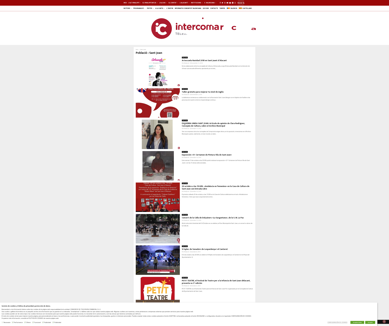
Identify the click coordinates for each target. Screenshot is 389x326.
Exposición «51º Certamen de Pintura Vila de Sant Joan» (207, 155)
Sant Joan (184, 57)
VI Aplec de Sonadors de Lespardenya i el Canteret (205, 249)
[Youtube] (228, 3)
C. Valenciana (209, 3)
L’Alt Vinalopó (133, 3)
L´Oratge (169, 8)
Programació (138, 8)
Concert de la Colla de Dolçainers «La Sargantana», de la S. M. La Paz (213, 217)
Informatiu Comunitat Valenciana (188, 8)
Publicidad (47, 322)
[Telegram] (233, 3)
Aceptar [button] (370, 322)
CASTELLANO (247, 8)
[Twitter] (223, 3)
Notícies (127, 8)
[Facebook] (221, 3)
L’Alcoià (162, 3)
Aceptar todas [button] (357, 322)
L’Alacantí (184, 3)
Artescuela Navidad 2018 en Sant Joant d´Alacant (204, 60)
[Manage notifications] (384, 321)
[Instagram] (225, 3)
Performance (18, 322)
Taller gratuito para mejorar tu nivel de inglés (203, 92)
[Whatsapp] (236, 3)
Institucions (196, 3)
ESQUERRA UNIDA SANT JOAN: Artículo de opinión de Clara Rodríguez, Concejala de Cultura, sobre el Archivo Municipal (213, 125)
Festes (149, 8)
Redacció (186, 63)
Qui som (206, 8)
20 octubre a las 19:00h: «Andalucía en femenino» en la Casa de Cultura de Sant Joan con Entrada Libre (215, 188)
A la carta (159, 8)
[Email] (230, 3)
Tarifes (222, 8)
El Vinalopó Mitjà (149, 3)
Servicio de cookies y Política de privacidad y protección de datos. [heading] (26, 306)
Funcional (37, 322)
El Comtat (173, 3)
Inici (125, 3)
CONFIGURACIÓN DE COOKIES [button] (337, 322)
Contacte (214, 8)
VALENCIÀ (233, 8)
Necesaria (7, 322)
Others (28, 322)
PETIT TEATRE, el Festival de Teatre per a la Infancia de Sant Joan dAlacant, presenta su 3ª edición (216, 282)
